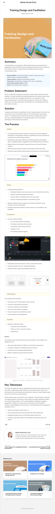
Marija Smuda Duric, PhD (27, 13)
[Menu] (4, 2)
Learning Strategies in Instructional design (36, 494)
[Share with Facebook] (46, 424)
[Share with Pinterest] (47, 424)
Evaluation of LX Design (37, 473)
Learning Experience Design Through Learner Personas (13, 494)
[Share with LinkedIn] (49, 424)
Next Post (39, 447)
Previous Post (16, 447)
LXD (6, 424)
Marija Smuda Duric (28, 2)
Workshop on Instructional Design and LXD (13, 474)
